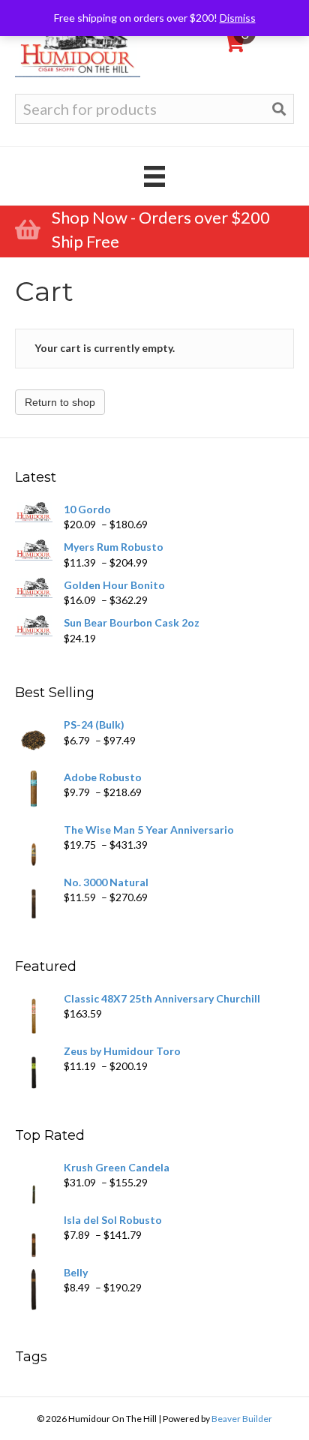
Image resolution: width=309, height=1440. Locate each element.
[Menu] (155, 176)
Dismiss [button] (238, 17)
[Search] (279, 109)
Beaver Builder (242, 1418)
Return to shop (60, 402)
